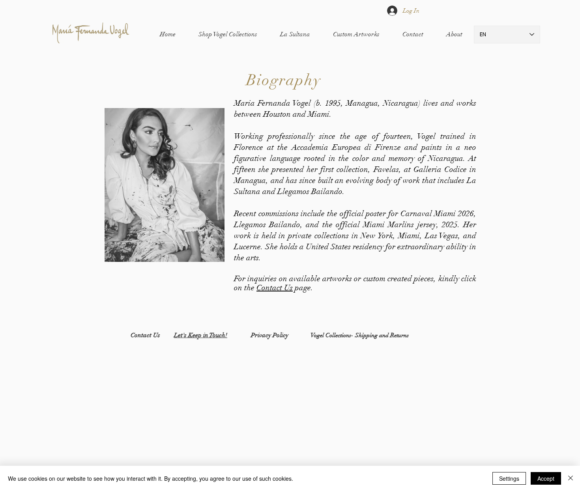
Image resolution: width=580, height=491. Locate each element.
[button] (228, 34)
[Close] (570, 478)
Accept (545, 478)
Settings (509, 478)
